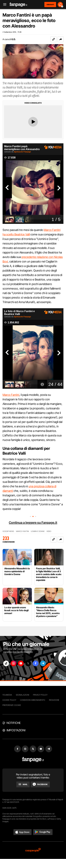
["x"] (28, 663)
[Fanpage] (33, 759)
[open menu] (3, 4)
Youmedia (7, 695)
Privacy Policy (40, 695)
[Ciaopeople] (33, 850)
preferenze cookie (11, 705)
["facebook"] (35, 663)
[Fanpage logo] (18, 5)
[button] (60, 39)
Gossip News (8, 531)
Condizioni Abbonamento (32, 700)
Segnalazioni (22, 695)
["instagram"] (13, 663)
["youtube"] (21, 663)
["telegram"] (43, 663)
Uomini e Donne (38, 531)
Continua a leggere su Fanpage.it (33, 523)
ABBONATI (50, 4)
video (48, 531)
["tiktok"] (6, 663)
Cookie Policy (9, 700)
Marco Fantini (11, 394)
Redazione (54, 700)
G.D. (13, 39)
